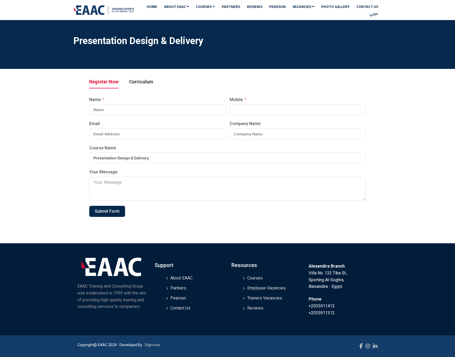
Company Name (245, 123)
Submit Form (107, 211)
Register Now (103, 81)
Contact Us (367, 6)
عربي (373, 13)
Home (152, 6)
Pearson (277, 6)
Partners (231, 6)
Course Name (102, 147)
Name (95, 99)
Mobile (236, 99)
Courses (204, 6)
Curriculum (141, 81)
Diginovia (152, 345)
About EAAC (175, 6)
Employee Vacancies (266, 288)
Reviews (254, 6)
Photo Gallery (335, 6)
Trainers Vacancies (264, 298)
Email (94, 123)
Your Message (103, 171)
